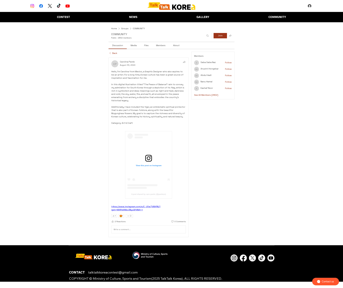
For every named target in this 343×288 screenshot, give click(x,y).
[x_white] (252, 257)
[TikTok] (58, 5)
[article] (149, 147)
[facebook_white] (243, 257)
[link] (117, 45)
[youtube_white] (270, 257)
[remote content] (148, 165)
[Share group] (230, 35)
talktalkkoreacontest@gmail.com (113, 272)
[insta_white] (234, 257)
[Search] (207, 35)
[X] (49, 5)
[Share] (184, 62)
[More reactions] (129, 216)
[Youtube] (67, 5)
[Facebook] (41, 5)
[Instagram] (32, 5)
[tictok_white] (261, 257)
